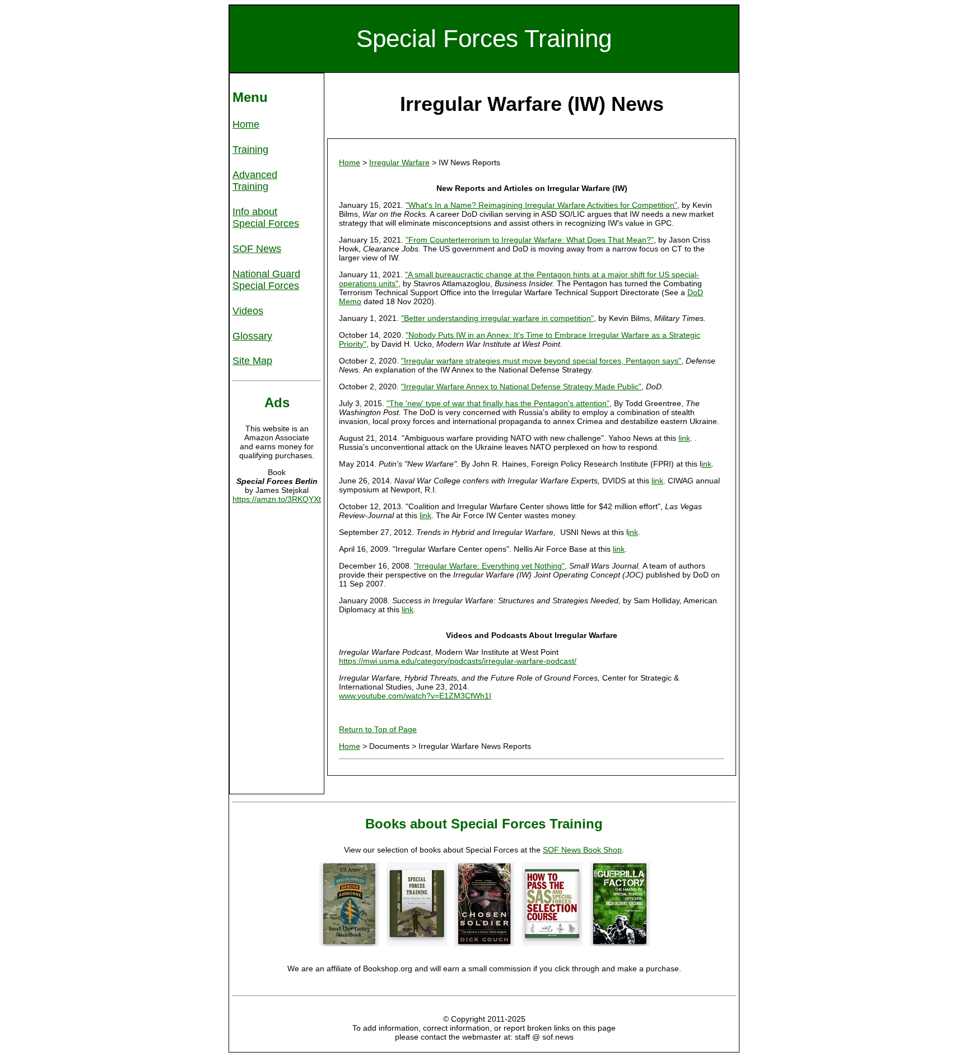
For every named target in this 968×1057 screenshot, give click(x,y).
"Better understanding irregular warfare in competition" (497, 318)
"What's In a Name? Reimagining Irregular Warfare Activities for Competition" (541, 205)
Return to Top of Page (378, 729)
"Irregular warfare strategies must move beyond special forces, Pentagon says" (541, 360)
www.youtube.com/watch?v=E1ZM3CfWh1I (415, 695)
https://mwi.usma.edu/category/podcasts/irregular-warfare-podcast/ (457, 660)
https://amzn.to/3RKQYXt (276, 499)
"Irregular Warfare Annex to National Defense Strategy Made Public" (521, 386)
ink (706, 463)
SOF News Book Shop (582, 849)
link (684, 438)
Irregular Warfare (399, 162)
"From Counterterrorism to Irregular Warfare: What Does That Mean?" (530, 239)
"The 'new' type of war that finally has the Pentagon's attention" (498, 403)
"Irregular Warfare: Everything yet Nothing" (489, 565)
